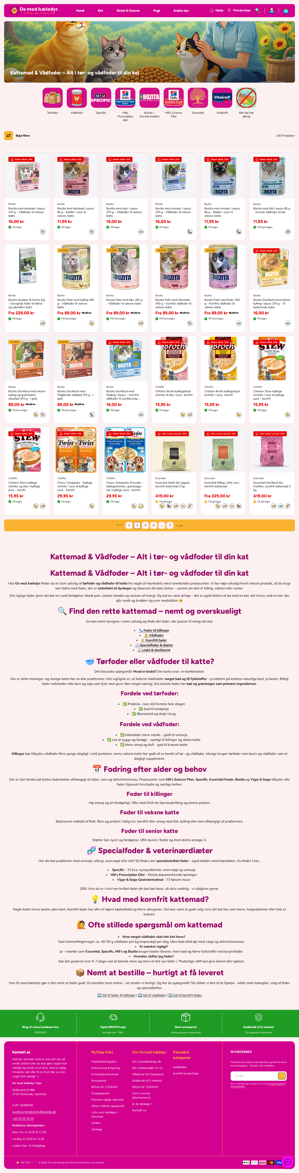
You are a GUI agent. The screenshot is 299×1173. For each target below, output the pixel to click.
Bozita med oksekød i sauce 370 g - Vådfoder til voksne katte (26, 212)
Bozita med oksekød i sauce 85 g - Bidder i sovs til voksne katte (75, 212)
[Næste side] (179, 525)
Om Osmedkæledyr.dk (146, 1061)
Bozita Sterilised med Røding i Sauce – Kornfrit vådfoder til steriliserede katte (122, 395)
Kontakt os (139, 1110)
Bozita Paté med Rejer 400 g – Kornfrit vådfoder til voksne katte (222, 303)
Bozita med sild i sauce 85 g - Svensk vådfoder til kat (271, 210)
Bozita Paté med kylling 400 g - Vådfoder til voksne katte (75, 303)
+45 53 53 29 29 (23, 1118)
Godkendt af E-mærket (147, 1080)
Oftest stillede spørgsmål (107, 1106)
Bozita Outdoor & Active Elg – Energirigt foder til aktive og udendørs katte (26, 303)
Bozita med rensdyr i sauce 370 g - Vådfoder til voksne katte (173, 212)
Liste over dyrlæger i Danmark (104, 1114)
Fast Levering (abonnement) (141, 1095)
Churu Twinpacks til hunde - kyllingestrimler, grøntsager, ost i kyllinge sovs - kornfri (124, 486)
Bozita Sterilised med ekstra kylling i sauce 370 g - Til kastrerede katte (271, 303)
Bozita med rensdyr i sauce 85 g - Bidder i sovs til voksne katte (222, 212)
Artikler (96, 1123)
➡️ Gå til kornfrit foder (185, 995)
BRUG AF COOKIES (104, 1087)
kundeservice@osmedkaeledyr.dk (34, 1112)
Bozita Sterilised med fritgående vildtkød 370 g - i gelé (75, 394)
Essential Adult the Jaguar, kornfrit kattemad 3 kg (172, 484)
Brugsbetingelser (276, 1083)
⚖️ (153, 650)
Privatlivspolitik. (238, 1086)
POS (71, 1162)
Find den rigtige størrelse (107, 1099)
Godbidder (180, 1067)
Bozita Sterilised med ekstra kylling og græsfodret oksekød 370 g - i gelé (26, 394)
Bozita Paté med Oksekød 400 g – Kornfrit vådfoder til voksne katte (173, 303)
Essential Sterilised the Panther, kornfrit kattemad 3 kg (271, 486)
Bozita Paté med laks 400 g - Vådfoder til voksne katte (124, 301)
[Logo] (34, 11)
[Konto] (272, 10)
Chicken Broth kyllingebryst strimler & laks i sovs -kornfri (174, 393)
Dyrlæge (96, 1129)
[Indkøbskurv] (284, 10)
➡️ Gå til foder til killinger (116, 995)
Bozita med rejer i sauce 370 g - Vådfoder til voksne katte (124, 212)
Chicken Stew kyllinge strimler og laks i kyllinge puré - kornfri (24, 486)
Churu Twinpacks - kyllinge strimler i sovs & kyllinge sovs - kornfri (74, 486)
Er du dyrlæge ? (142, 1104)
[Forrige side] (119, 525)
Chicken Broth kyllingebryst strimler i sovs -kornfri (222, 393)
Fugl (156, 10)
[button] (18, 135)
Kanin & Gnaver (128, 10)
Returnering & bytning (105, 1068)
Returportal (98, 1080)
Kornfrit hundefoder (186, 1073)
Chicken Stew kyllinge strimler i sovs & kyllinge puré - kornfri (268, 394)
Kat (100, 10)
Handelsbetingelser (104, 1061)
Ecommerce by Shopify (91, 1162)
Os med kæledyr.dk (58, 1162)
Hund (80, 10)
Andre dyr (181, 10)
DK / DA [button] (25, 1162)
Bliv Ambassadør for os (147, 1068)
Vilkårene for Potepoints (148, 1074)
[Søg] (258, 10)
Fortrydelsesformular (105, 1074)
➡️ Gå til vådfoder (152, 995)
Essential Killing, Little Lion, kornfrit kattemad (221, 484)
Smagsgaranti (100, 1093)
